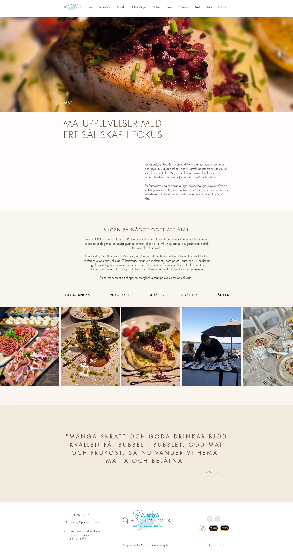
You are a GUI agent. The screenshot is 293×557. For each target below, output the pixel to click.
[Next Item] (287, 346)
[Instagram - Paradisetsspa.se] (217, 519)
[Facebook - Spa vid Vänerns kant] (209, 519)
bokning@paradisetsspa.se (85, 522)
